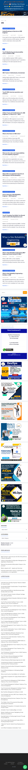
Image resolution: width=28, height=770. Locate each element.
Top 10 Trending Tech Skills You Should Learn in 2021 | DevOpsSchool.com (14, 216)
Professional (20, 763)
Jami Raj (4, 55)
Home (2, 20)
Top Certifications (9, 762)
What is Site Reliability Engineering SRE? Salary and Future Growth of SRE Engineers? (14, 254)
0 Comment (20, 35)
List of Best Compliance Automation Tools (11, 727)
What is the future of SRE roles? (11, 133)
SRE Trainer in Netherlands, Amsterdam (14, 73)
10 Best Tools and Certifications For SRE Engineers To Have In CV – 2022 (14, 113)
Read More (5, 43)
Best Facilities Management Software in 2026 (12, 692)
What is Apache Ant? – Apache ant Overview (11, 568)
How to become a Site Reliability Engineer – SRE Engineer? (12, 195)
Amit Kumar (5, 256)
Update (12, 763)
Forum (5, 763)
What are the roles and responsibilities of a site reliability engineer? (13, 153)
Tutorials (20, 762)
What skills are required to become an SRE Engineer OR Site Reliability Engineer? (13, 175)
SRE (3, 49)
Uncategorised (6, 212)
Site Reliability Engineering (8, 28)
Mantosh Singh (5, 35)
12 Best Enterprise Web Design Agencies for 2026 (13, 660)
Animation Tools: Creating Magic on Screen (11, 710)
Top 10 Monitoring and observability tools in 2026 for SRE (13, 52)
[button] (25, 767)
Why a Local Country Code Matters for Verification (13, 674)
